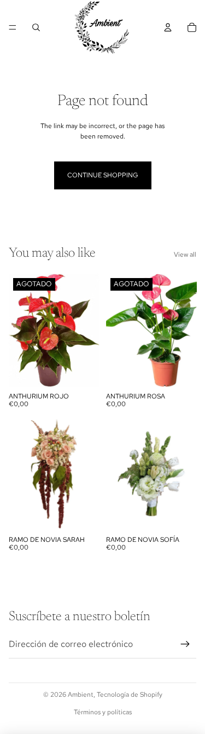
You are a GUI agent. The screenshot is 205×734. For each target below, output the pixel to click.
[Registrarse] (185, 644)
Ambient (80, 694)
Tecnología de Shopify (129, 694)
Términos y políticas (103, 712)
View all (185, 254)
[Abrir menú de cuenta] (168, 27)
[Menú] (12, 27)
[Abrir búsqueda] (36, 27)
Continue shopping (102, 175)
